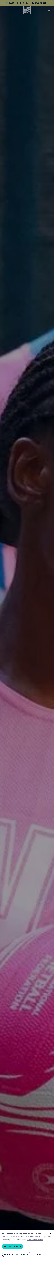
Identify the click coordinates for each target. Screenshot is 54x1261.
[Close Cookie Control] (50, 1233)
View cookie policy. (35, 1239)
